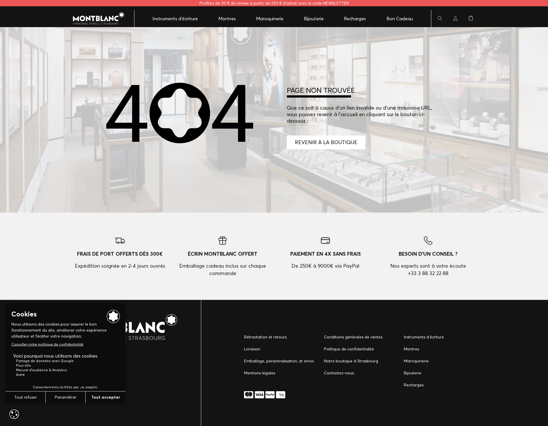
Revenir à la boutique (326, 142)
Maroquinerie (269, 18)
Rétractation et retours (265, 337)
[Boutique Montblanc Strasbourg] (95, 18)
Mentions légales (259, 372)
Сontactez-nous (339, 372)
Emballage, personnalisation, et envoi (279, 361)
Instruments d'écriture (175, 18)
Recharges (355, 18)
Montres (227, 18)
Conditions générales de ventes (353, 337)
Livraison (252, 349)
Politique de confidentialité (349, 349)
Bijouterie (314, 18)
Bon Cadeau (399, 18)
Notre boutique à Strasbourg (351, 361)
